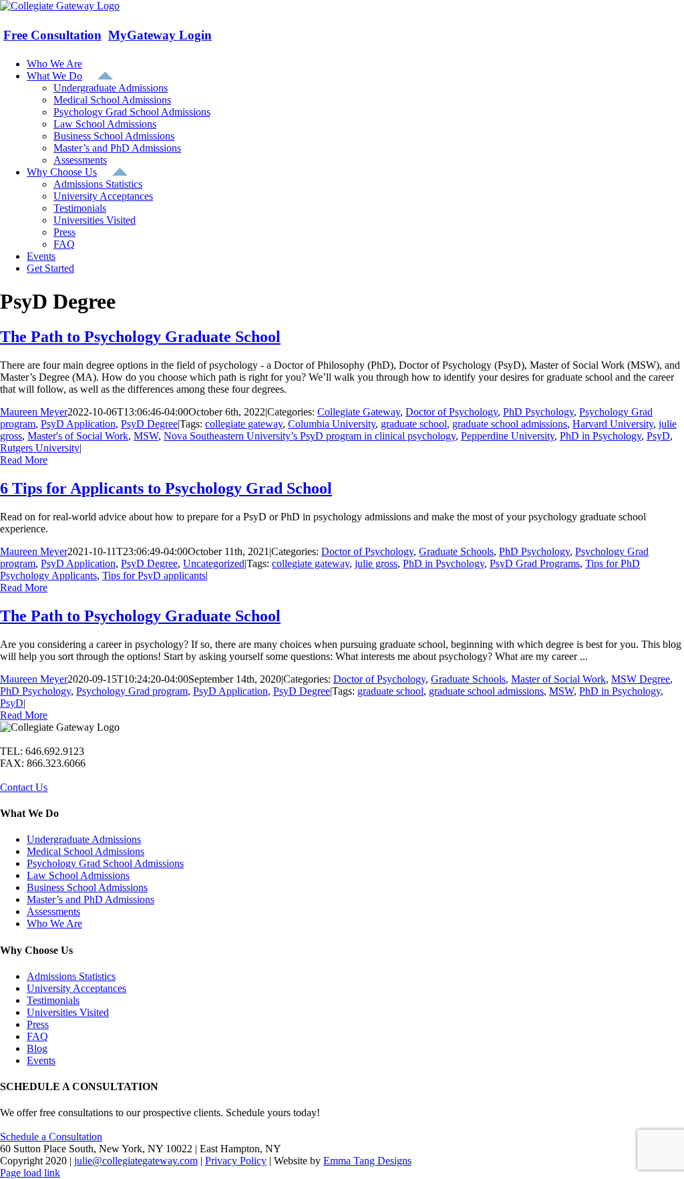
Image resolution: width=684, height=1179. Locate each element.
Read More (23, 460)
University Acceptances (76, 988)
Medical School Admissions (85, 851)
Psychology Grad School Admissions (105, 863)
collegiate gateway (244, 424)
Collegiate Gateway (358, 411)
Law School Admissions (78, 875)
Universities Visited (68, 1012)
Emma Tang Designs (367, 1160)
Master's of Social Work (77, 436)
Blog (37, 1048)
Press (38, 1024)
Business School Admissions (87, 887)
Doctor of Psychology (451, 411)
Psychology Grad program (132, 691)
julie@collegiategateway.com (136, 1160)
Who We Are (54, 923)
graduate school (414, 424)
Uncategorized (213, 563)
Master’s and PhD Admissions (90, 899)
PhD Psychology (538, 411)
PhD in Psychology (600, 436)
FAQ (37, 1036)
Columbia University (331, 424)
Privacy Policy (236, 1160)
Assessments (53, 911)
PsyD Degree (149, 424)
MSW (146, 436)
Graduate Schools (456, 551)
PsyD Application (78, 424)
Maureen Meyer (33, 411)
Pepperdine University (507, 436)
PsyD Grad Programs (535, 563)
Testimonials (53, 1000)
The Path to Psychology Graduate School (140, 336)
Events (41, 1060)
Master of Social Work (558, 679)
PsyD (658, 436)
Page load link (30, 1172)
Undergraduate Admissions (84, 839)
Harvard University (612, 424)
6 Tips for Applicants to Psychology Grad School (166, 488)
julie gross (376, 563)
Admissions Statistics (71, 976)
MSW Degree (640, 679)
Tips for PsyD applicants (154, 575)
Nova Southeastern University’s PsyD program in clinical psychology (310, 436)
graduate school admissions (509, 424)
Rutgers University (39, 448)
